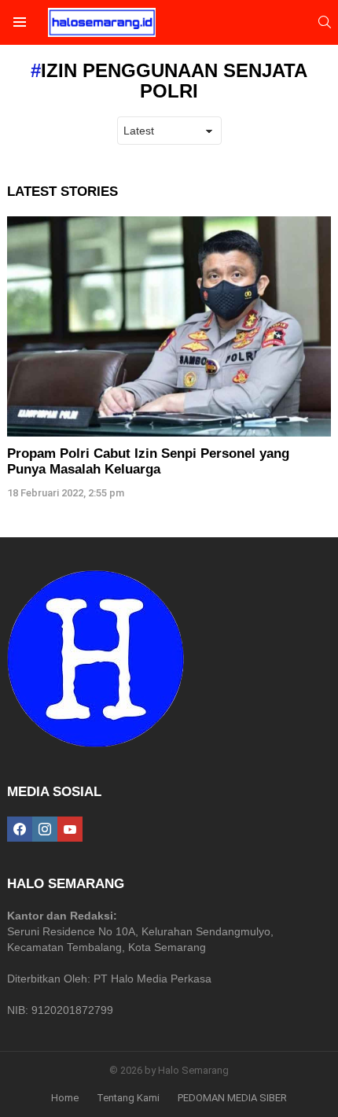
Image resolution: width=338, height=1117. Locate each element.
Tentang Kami (128, 1098)
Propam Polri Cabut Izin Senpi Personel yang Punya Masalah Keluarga (148, 461)
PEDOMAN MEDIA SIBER (232, 1098)
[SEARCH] (324, 22)
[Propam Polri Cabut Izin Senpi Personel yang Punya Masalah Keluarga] (169, 326)
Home (65, 1098)
